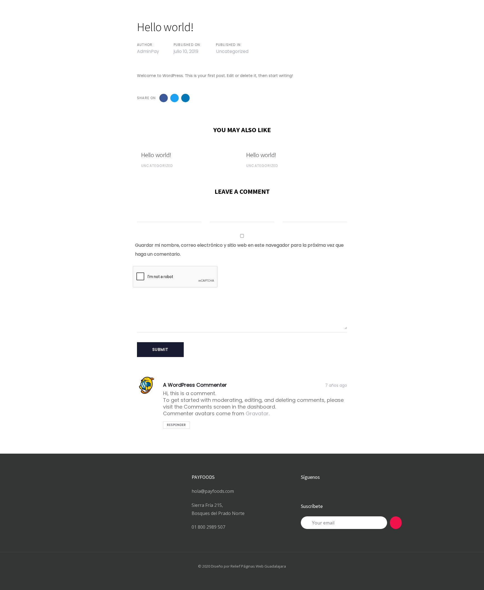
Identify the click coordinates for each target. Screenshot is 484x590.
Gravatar (257, 413)
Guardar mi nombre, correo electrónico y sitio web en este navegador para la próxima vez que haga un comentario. (239, 249)
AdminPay (148, 51)
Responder (176, 425)
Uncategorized (232, 51)
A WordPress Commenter (195, 384)
